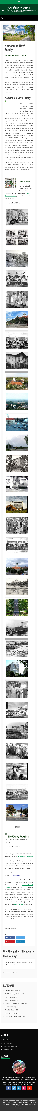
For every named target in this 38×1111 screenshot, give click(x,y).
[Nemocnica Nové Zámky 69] (17, 730)
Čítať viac (21, 1106)
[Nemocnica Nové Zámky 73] (17, 812)
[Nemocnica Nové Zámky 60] (17, 545)
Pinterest (11, 942)
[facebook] (8, 1088)
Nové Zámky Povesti (11, 1000)
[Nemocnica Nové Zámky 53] (17, 401)
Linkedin (21, 942)
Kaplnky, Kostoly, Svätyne (13, 994)
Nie (20, 1108)
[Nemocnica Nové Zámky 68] (17, 689)
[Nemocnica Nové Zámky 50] (17, 340)
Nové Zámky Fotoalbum (19, 7)
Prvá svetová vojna (11, 1007)
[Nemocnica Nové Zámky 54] (17, 422)
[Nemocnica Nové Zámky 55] (17, 443)
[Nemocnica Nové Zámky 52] (17, 381)
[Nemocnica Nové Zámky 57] (17, 484)
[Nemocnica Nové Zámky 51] (17, 360)
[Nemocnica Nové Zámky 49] (17, 319)
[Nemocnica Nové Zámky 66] (17, 668)
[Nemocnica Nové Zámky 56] (17, 463)
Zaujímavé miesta (10, 1013)
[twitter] (14, 1088)
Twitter (20, 938)
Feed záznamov (8, 1043)
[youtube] (29, 1088)
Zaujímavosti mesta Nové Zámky (15, 1016)
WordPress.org (8, 1049)
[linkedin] (19, 1088)
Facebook (10, 938)
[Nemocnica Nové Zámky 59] (17, 525)
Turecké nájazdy (10, 1010)
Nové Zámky (18, 904)
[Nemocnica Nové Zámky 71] (17, 771)
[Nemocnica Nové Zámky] (17, 710)
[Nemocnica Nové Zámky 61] (17, 566)
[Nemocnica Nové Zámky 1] (17, 217)
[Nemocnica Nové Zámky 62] (17, 586)
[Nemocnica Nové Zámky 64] (17, 627)
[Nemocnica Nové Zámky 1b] (17, 237)
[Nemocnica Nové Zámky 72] (17, 792)
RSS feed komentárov (10, 1046)
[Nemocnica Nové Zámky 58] (17, 504)
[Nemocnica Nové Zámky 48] (17, 299)
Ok (17, 1108)
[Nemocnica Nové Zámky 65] (17, 648)
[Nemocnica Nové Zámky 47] (17, 278)
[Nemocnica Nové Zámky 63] (17, 607)
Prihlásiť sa (6, 1040)
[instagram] (24, 1088)
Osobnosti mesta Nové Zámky (14, 1003)
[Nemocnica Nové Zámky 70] (17, 751)
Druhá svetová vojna (11, 990)
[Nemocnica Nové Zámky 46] (17, 258)
